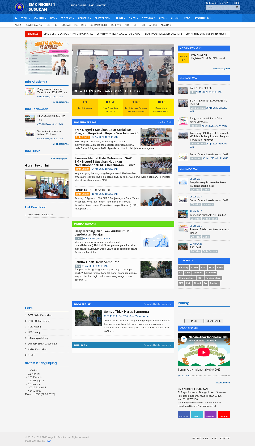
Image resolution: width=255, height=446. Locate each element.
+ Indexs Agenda (221, 68)
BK (48, 24)
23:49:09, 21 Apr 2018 (127, 316)
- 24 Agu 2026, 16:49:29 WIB (104, 169)
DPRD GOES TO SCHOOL (56, 33)
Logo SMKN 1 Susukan (40, 214)
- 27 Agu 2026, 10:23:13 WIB (104, 137)
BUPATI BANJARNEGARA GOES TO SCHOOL (118, 33)
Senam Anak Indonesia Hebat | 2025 (49, 132)
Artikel (153, 24)
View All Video (223, 383)
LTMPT (32, 355)
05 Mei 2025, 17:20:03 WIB (50, 96)
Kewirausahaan (34, 24)
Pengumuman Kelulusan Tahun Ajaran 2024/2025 (50, 90)
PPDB (187, 18)
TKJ (55, 24)
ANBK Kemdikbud (37, 349)
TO (205, 283)
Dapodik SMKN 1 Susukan (42, 343)
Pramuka (198, 272)
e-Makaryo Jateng (38, 338)
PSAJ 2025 (195, 247)
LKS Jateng (34, 332)
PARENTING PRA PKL (83, 33)
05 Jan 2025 (196, 179)
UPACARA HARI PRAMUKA (51, 116)
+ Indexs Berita (165, 122)
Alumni (18, 24)
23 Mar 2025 (196, 244)
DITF (136, 24)
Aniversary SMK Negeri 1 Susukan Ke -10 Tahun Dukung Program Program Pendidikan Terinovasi (209, 136)
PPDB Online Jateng (39, 321)
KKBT (127, 24)
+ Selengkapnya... (60, 102)
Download (148, 18)
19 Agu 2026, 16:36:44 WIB (50, 124)
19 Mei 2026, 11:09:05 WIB (209, 92)
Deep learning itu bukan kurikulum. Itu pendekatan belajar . (103, 233)
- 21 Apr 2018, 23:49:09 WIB (94, 266)
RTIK (83, 24)
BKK (91, 5)
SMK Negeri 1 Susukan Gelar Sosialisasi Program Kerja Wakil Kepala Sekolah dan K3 (106, 131)
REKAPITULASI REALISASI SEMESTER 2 (163, 33)
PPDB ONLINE (78, 5)
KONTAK (101, 5)
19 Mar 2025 (196, 211)
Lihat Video (184, 375)
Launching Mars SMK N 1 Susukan (208, 215)
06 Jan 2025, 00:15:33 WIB (50, 138)
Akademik (166, 24)
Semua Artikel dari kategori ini (158, 304)
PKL (76, 24)
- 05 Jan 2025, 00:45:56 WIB (96, 238)
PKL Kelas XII (199, 54)
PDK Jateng (34, 326)
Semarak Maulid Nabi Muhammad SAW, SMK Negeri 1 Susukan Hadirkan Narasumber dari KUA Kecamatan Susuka (105, 161)
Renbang (116, 24)
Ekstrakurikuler (99, 24)
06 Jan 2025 (196, 197)
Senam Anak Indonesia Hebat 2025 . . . (200, 369)
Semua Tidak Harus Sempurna (97, 262)
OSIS (187, 272)
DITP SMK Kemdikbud (40, 315)
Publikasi (66, 24)
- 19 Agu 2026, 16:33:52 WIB (104, 194)
